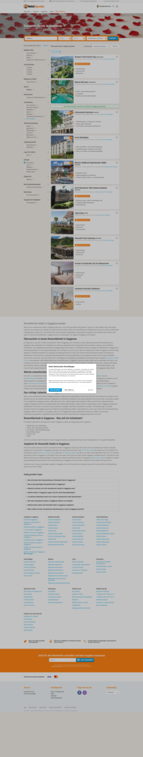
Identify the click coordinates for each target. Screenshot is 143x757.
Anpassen (90, 390)
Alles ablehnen (69, 390)
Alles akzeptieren (55, 390)
